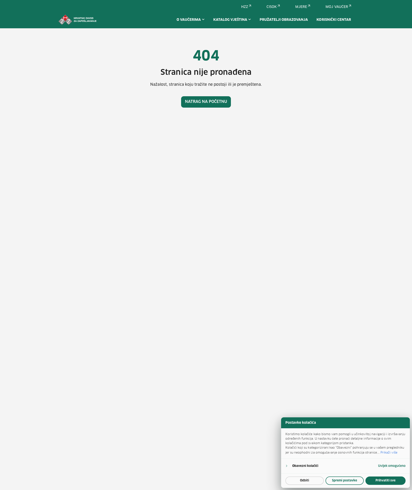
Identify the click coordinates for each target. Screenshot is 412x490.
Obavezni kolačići (305, 465)
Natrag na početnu (206, 102)
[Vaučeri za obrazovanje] (77, 19)
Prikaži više (388, 452)
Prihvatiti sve (385, 480)
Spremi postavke (344, 480)
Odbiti (304, 480)
